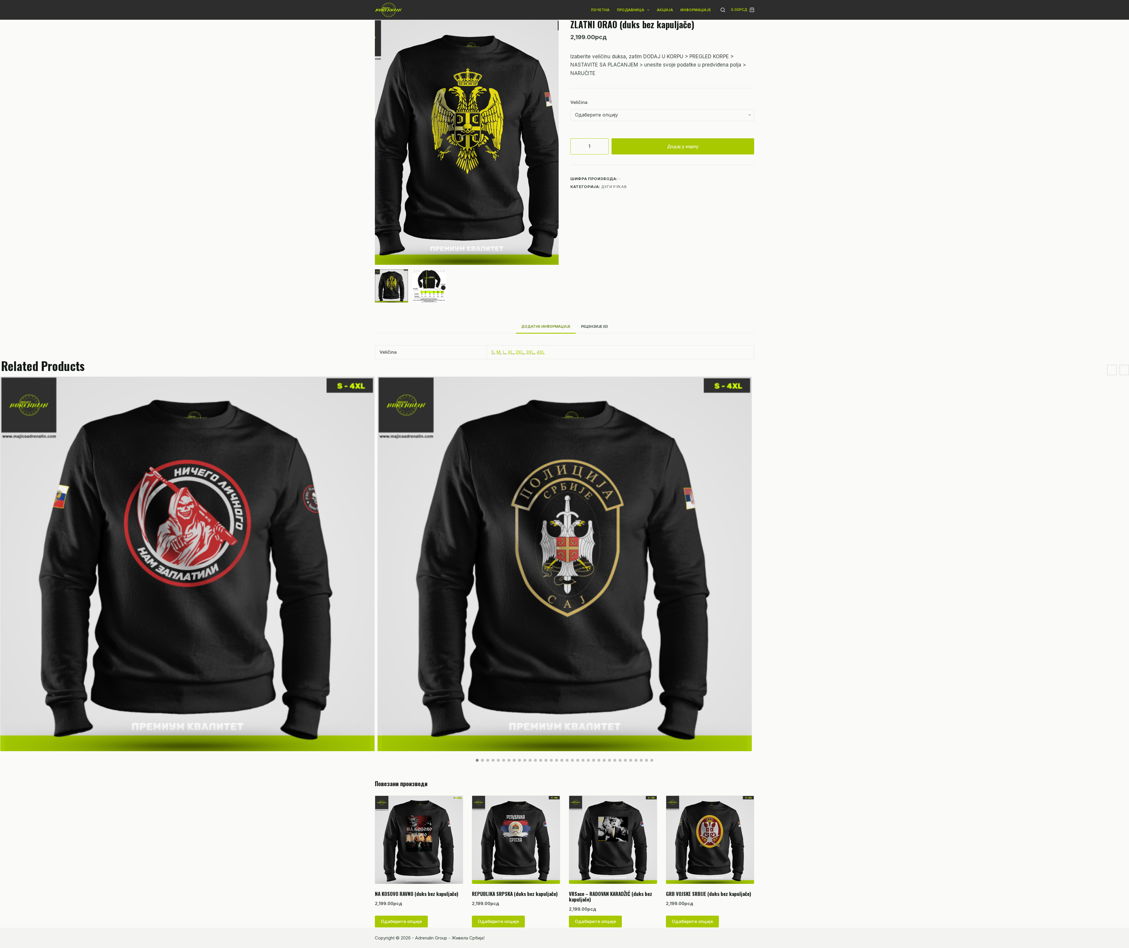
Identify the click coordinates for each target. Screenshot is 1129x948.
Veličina (578, 102)
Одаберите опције (401, 921)
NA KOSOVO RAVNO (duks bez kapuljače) (416, 893)
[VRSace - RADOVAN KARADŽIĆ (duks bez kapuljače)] (613, 840)
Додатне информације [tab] (545, 326)
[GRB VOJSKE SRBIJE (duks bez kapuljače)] (710, 840)
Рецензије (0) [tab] (594, 326)
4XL (541, 352)
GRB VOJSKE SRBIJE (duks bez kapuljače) (708, 893)
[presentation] (1112, 370)
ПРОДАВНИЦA (630, 10)
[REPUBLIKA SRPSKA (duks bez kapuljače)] (516, 840)
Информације (695, 10)
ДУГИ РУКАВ (614, 186)
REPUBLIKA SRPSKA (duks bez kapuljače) (515, 893)
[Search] (723, 10)
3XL (530, 352)
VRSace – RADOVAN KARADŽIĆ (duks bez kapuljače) (610, 896)
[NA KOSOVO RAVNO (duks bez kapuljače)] (419, 840)
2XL (520, 352)
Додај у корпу (683, 146)
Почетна (600, 10)
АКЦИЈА (665, 10)
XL (510, 352)
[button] (477, 760)
